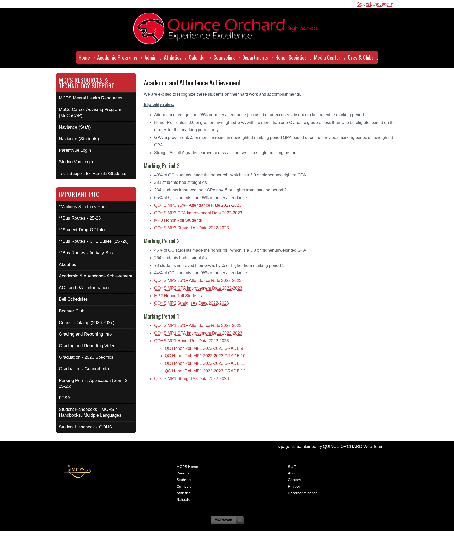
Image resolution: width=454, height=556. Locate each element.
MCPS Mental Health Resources (90, 97)
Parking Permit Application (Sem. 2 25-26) (93, 383)
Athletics (173, 57)
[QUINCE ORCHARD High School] (227, 14)
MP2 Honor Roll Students (178, 296)
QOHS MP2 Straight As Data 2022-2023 (191, 303)
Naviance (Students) (79, 138)
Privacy (294, 486)
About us (67, 264)
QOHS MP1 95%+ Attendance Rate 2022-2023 (197, 325)
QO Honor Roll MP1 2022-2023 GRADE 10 (205, 355)
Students (184, 480)
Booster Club (71, 311)
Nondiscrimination (303, 493)
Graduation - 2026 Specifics (86, 357)
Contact (294, 480)
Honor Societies (291, 57)
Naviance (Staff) (75, 127)
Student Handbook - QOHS (85, 426)
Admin (151, 57)
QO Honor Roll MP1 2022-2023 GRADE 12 (205, 371)
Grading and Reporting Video (87, 345)
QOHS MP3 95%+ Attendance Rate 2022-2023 (197, 205)
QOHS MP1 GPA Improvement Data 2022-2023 (198, 333)
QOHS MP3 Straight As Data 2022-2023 (191, 228)
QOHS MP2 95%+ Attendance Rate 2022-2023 (197, 280)
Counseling (224, 57)
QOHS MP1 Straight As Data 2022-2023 (191, 378)
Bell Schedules (73, 299)
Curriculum (186, 486)
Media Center (327, 57)
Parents (183, 473)
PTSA (64, 397)
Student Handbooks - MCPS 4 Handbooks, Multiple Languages (90, 412)
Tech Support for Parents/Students (92, 173)
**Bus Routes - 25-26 (80, 218)
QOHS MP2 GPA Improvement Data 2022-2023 (198, 288)
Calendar (197, 57)
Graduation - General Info (84, 368)
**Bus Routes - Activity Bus (86, 252)
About (293, 473)
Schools (183, 499)
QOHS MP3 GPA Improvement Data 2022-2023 (198, 213)
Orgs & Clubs (361, 57)
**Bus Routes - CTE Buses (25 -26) (94, 241)
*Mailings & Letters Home (84, 206)
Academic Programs (117, 57)
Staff (292, 466)
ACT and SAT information (84, 287)
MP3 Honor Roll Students (178, 220)
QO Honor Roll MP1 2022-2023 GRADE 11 (205, 363)
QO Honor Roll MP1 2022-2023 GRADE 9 (204, 348)
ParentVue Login (75, 150)
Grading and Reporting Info (85, 334)
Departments (255, 57)
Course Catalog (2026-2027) (86, 322)
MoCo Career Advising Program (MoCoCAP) (90, 112)
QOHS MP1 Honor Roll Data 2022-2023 (191, 340)
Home (84, 57)
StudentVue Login (76, 161)
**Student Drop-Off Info (82, 229)
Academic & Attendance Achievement (95, 276)
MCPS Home (187, 466)
